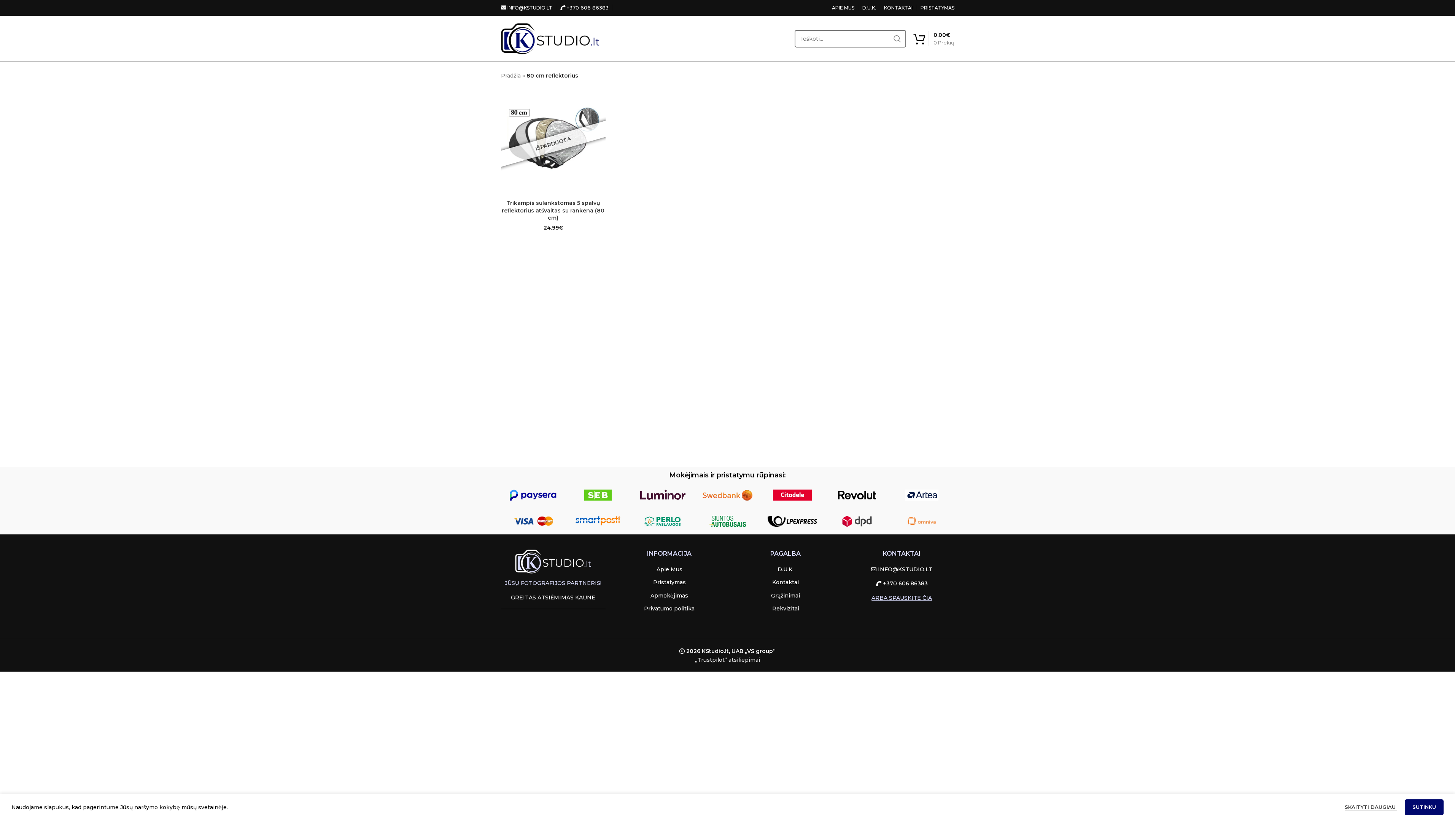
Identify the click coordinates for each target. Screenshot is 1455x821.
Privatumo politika (669, 608)
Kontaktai (785, 582)
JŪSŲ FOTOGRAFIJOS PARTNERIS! (553, 583)
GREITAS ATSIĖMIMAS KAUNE (553, 597)
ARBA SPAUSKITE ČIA (901, 597)
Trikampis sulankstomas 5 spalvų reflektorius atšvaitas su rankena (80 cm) (553, 210)
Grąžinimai (785, 595)
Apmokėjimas (669, 595)
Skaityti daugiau (1371, 807)
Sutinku (1424, 807)
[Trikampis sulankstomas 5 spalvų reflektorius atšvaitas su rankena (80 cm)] (553, 143)
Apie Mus (669, 569)
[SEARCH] (897, 39)
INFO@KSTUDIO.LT (529, 8)
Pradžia (511, 75)
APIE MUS (843, 8)
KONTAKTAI (898, 8)
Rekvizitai (785, 608)
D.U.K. (869, 8)
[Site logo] (550, 38)
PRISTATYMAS (937, 8)
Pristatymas (669, 582)
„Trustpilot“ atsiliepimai (727, 659)
